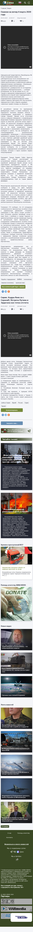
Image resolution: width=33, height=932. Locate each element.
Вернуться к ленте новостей (16, 844)
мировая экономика (7, 283)
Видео (9, 8)
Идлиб (14, 403)
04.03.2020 (7, 18)
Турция (3, 406)
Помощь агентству (23, 833)
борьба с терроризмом (8, 279)
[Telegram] (6, 291)
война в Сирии (5, 403)
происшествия (20, 283)
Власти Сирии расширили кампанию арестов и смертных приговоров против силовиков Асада (16, 458)
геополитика (28, 279)
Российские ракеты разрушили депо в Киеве (15, 510)
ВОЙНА (19, 279)
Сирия (26, 403)
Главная (3, 8)
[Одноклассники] (9, 291)
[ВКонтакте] (3, 291)
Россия (20, 403)
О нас (9, 833)
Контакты (9, 837)
